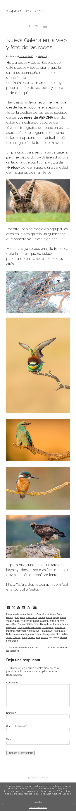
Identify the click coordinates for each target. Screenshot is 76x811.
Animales (41, 613)
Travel (63, 617)
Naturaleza (31, 617)
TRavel (16, 637)
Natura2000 (47, 630)
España (57, 623)
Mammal (10, 630)
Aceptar (38, 802)
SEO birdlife (62, 633)
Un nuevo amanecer (58, 647)
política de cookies (38, 777)
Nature (41, 617)
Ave (62, 620)
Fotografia (20, 617)
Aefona (45, 620)
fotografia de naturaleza (29, 627)
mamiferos (60, 627)
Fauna (65, 623)
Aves (59, 613)
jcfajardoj (42, 56)
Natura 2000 (33, 630)
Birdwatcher (46, 623)
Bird (14, 623)
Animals (51, 613)
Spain (9, 637)
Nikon (38, 633)
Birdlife (29, 623)
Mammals (21, 630)
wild (38, 637)
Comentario (13, 682)
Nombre (11, 712)
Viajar (9, 620)
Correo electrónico (16, 725)
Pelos (13, 167)
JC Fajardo (47, 627)
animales (54, 620)
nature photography (24, 633)
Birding (9, 617)
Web (8, 739)
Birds (36, 623)
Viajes (16, 620)
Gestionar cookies (38, 807)
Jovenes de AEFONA (35, 117)
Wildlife (24, 620)
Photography (52, 617)
